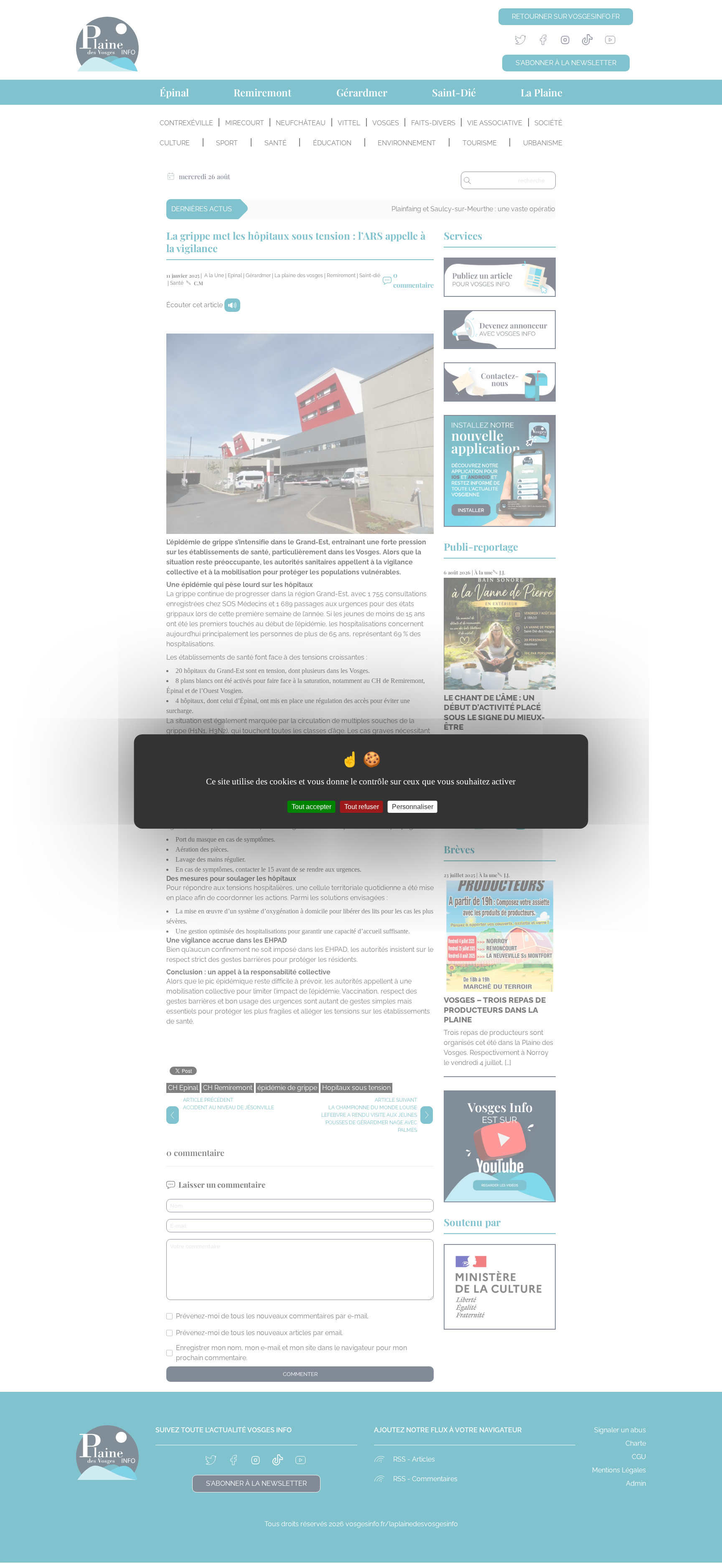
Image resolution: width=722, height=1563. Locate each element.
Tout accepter (311, 806)
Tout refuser (361, 806)
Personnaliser (412, 806)
